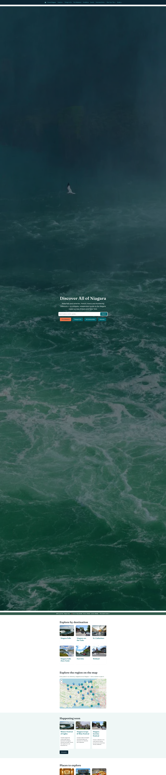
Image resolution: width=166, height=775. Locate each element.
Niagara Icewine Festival (96, 734)
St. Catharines (98, 638)
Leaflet (93, 707)
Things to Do (77, 319)
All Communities (90, 319)
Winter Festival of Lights (67, 733)
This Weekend (65, 319)
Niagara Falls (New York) (66, 660)
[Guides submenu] (121, 2)
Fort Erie (80, 659)
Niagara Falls (66, 638)
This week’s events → (105, 613)
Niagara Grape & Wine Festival (83, 733)
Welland (96, 659)
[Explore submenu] (62, 2)
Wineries (102, 319)
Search (104, 314)
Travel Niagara (51, 2)
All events (64, 752)
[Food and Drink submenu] (104, 2)
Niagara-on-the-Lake (82, 639)
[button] (98, 704)
